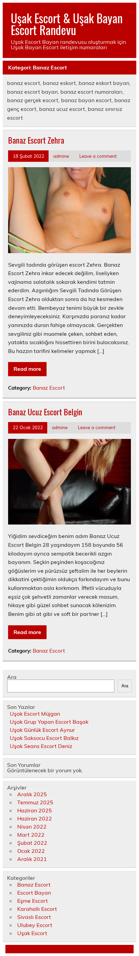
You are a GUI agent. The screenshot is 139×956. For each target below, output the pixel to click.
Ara (12, 677)
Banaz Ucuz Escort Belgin (45, 412)
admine (61, 156)
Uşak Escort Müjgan (35, 713)
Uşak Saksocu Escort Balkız (44, 738)
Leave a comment (98, 156)
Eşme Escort (32, 900)
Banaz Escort (49, 388)
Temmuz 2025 (35, 802)
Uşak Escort (32, 933)
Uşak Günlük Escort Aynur (42, 729)
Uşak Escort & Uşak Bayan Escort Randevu (66, 23)
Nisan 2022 (32, 826)
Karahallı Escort (37, 908)
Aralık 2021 (32, 859)
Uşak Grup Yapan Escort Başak (49, 721)
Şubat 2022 (32, 842)
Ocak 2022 (31, 850)
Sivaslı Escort (34, 917)
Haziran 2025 (34, 810)
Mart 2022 (31, 834)
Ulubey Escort (34, 925)
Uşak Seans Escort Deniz (41, 746)
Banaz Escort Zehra (36, 140)
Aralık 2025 (32, 794)
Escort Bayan (34, 892)
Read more (27, 368)
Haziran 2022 (34, 818)
